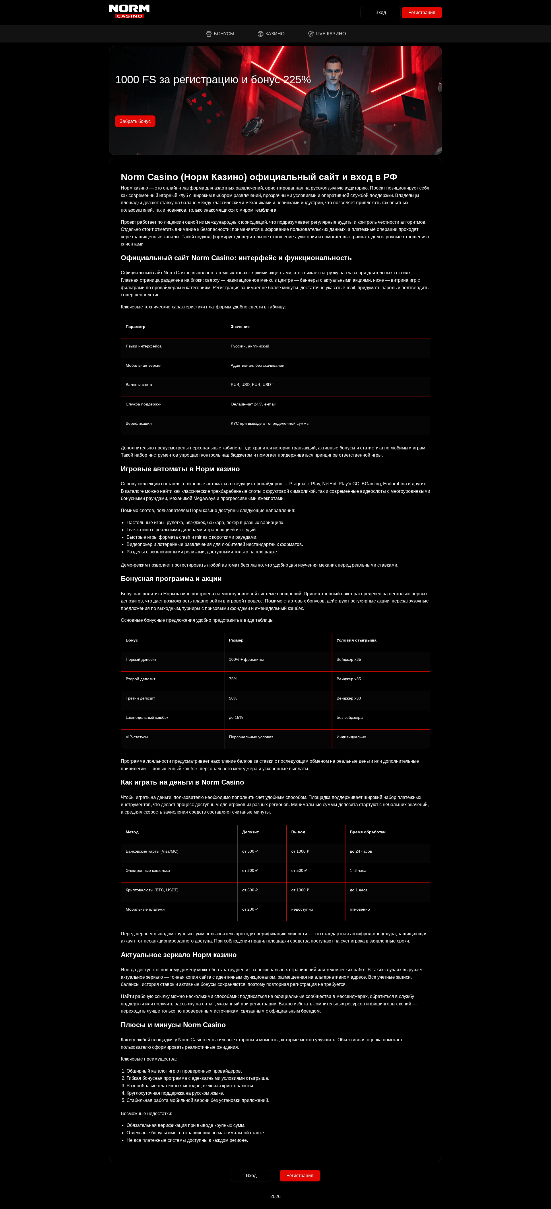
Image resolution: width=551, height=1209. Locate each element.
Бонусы (224, 33)
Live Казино (331, 33)
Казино (274, 33)
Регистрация (421, 12)
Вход (380, 12)
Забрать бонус (135, 121)
